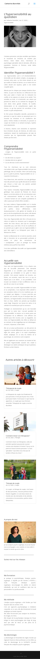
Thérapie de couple (12, 483)
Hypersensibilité (8, 22)
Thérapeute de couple (13, 388)
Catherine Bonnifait (12, 20)
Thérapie (17, 438)
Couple (17, 390)
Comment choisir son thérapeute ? (18, 436)
